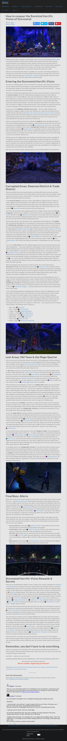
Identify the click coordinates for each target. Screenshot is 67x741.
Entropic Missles (19, 435)
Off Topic (5, 10)
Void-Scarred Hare (14, 602)
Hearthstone (26, 6)
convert (12, 258)
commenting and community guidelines (18, 679)
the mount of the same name (43, 125)
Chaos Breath (11, 428)
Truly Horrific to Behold (31, 75)
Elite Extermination (31, 364)
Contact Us (23, 725)
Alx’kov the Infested (27, 378)
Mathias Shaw (9, 669)
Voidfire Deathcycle (23, 229)
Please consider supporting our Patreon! (33, 663)
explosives (25, 215)
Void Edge (13, 592)
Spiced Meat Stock (27, 315)
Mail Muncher (53, 667)
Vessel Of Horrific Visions (20, 669)
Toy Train (29, 626)
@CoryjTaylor (11, 24)
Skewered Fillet (24, 309)
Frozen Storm (11, 438)
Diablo (15, 6)
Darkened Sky (27, 507)
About (14, 10)
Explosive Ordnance (36, 525)
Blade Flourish (35, 374)
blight (51, 380)
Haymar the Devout (55, 229)
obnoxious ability (44, 266)
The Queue (59, 6)
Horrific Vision (55, 59)
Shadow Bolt (26, 420)
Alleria (14, 667)
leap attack (16, 208)
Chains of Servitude (34, 529)
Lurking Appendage (27, 382)
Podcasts (49, 6)
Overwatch (39, 6)
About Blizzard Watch (13, 725)
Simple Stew (27, 317)
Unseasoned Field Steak (27, 320)
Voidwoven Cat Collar (36, 600)
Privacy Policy (43, 725)
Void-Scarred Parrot (45, 598)
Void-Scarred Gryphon (20, 286)
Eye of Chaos (17, 598)
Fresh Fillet (21, 307)
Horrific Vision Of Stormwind (24, 667)
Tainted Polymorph (33, 435)
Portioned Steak (23, 318)
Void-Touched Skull (13, 610)
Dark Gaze (48, 396)
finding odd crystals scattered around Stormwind (40, 113)
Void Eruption (40, 510)
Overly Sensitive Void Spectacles (40, 632)
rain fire (27, 419)
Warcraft (5, 6)
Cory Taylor (11, 22)
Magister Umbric (45, 667)
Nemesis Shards (52, 456)
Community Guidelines (33, 725)
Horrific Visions (36, 667)
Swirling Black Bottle (19, 600)
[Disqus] (33, 703)
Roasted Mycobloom (27, 313)
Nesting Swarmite (28, 129)
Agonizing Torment (13, 252)
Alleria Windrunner (22, 501)
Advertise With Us (53, 725)
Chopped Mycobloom (26, 311)
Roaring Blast (56, 374)
